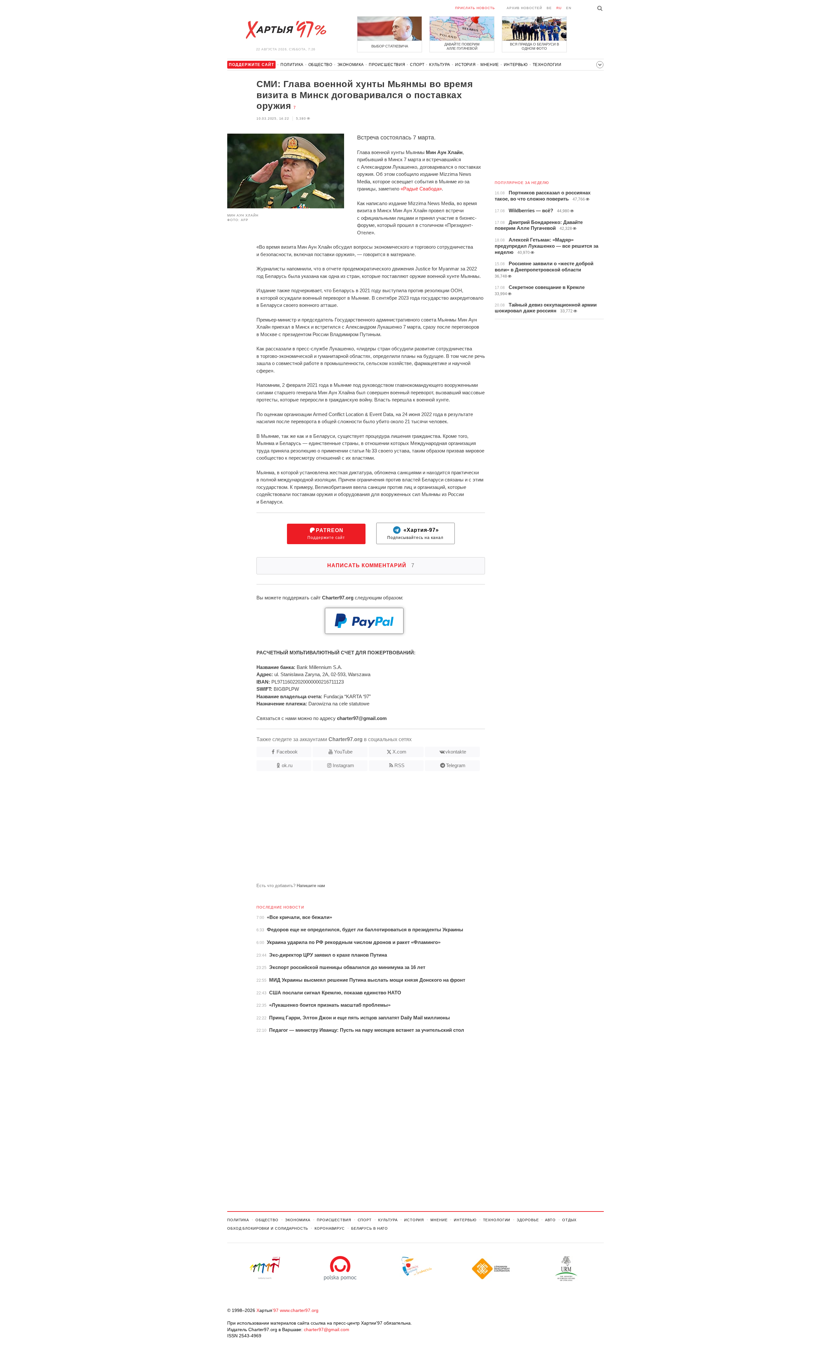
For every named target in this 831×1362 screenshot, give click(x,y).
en (568, 8)
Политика (292, 64)
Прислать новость (475, 8)
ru (559, 8)
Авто (550, 1220)
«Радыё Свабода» (421, 188)
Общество (320, 64)
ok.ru (287, 765)
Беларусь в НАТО (369, 1228)
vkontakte (455, 751)
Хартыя (285, 30)
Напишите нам (311, 885)
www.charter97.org (299, 1310)
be (549, 8)
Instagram (343, 765)
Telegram (455, 765)
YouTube (343, 751)
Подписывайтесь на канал (415, 534)
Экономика (350, 64)
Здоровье (528, 1220)
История (465, 64)
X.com (399, 751)
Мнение (489, 64)
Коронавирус (330, 1228)
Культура (439, 64)
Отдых (569, 1220)
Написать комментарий (371, 565)
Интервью (516, 64)
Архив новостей (524, 8)
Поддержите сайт (326, 534)
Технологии (547, 64)
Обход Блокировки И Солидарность (267, 1228)
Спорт (417, 64)
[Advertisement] (356, 829)
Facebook (287, 751)
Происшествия (387, 64)
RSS (399, 765)
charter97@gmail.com (326, 1329)
